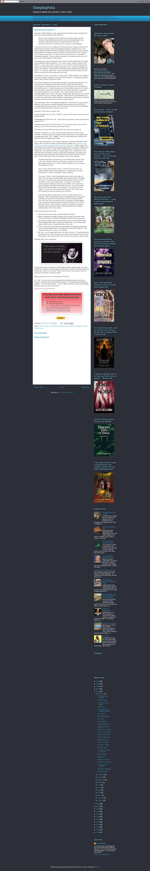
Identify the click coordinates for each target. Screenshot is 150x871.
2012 (97, 827)
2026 (97, 681)
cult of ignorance (54, 326)
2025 (97, 684)
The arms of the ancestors (102, 765)
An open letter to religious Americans (105, 570)
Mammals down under (103, 724)
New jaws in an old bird (104, 762)
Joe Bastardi (78, 326)
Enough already (102, 721)
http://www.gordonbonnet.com (103, 73)
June (99, 787)
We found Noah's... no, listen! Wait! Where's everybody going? (109, 596)
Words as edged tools (103, 737)
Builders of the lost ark (109, 623)
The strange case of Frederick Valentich (103, 710)
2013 (97, 824)
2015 (97, 819)
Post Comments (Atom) (66, 392)
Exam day (105, 636)
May (99, 790)
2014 (97, 822)
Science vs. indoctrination (106, 609)
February (100, 798)
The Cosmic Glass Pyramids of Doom (107, 542)
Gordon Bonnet (101, 843)
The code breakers (102, 771)
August (100, 782)
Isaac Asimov (70, 326)
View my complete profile (101, 854)
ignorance (62, 326)
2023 (97, 689)
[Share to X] (69, 323)
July (99, 785)
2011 (97, 830)
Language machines (103, 726)
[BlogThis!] (67, 323)
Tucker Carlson (38, 328)
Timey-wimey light (102, 742)
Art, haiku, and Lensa (103, 759)
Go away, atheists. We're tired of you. (107, 556)
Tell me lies (100, 719)
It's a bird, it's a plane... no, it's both (104, 750)
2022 (97, 691)
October (100, 777)
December (101, 694)
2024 (97, 686)
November (101, 774)
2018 (97, 811)
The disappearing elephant (102, 696)
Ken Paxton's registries (104, 729)
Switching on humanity (104, 769)
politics (85, 326)
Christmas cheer (102, 747)
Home (62, 387)
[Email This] (65, 323)
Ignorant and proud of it (104, 732)
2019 (97, 809)
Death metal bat (102, 754)
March (100, 795)
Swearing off (101, 757)
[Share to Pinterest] (73, 323)
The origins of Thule (103, 745)
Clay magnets (101, 714)
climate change (43, 326)
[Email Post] (61, 323)
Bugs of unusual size (103, 734)
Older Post (85, 387)
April (99, 793)
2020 (97, 806)
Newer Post (38, 387)
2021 (97, 804)
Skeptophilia (44, 7)
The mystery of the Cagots (103, 703)
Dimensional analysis (103, 716)
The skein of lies (102, 700)
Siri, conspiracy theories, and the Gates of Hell (109, 581)
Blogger (97, 867)
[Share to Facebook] (71, 323)
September (101, 780)
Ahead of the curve (103, 739)
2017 (97, 814)
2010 (97, 832)
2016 (97, 817)
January (100, 800)
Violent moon (101, 707)
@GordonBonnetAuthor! (101, 70)
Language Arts (98, 76)
